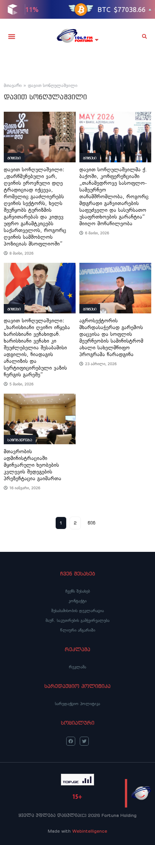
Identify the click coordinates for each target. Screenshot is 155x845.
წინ (92, 523)
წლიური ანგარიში (77, 630)
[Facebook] (70, 741)
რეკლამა (77, 667)
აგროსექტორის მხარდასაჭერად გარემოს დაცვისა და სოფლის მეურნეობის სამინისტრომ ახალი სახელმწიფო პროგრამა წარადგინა (111, 338)
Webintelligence (89, 831)
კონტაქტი (77, 601)
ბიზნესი (14, 158)
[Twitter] (84, 741)
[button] (11, 36)
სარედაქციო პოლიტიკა (77, 703)
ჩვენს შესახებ (77, 591)
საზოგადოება (20, 439)
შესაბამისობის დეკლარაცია (77, 610)
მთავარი (13, 85)
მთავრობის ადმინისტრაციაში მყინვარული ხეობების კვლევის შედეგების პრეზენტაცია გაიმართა (32, 465)
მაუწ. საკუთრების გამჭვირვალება (77, 620)
